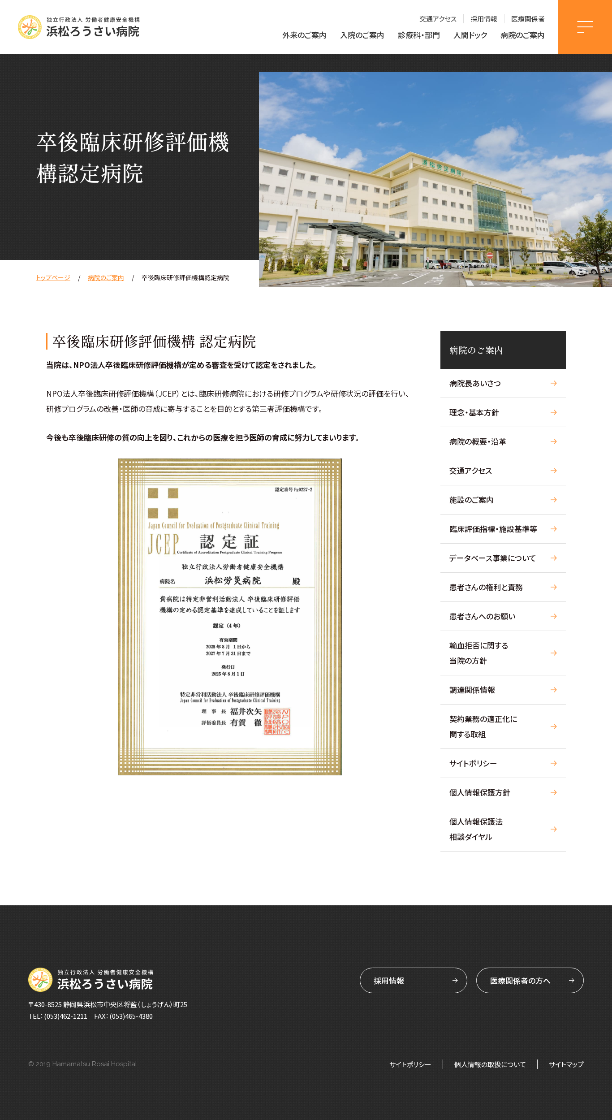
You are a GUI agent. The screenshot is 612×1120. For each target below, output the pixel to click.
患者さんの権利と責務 (486, 586)
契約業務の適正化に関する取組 (483, 726)
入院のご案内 (362, 35)
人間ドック (470, 35)
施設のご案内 (471, 499)
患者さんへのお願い (482, 616)
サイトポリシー (473, 763)
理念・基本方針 (474, 412)
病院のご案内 (522, 35)
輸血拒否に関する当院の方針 (478, 653)
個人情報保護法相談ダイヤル (476, 829)
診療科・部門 (419, 35)
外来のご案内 (304, 35)
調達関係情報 (472, 689)
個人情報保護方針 (479, 792)
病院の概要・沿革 (477, 441)
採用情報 (483, 18)
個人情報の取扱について (490, 1064)
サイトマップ (566, 1064)
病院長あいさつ (475, 383)
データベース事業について (492, 557)
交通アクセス (438, 18)
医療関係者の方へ (520, 980)
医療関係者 (528, 18)
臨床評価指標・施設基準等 (493, 528)
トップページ (53, 277)
